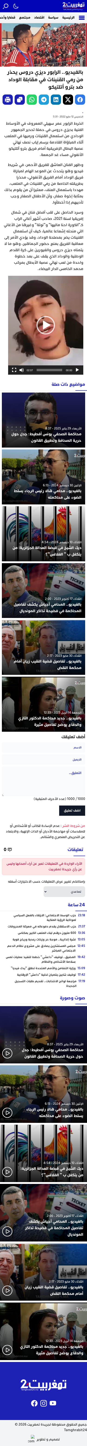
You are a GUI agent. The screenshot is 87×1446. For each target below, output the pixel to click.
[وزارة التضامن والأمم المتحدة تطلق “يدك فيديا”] (43, 968)
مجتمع (24, 17)
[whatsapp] (32, 99)
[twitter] (68, 99)
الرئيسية (68, 17)
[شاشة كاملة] (14, 370)
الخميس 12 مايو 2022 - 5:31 (68, 116)
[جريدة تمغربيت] (73, 6)
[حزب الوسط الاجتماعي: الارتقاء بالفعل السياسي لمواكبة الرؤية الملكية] (43, 917)
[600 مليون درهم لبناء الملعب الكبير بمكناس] (43, 933)
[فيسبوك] (34, 1403)
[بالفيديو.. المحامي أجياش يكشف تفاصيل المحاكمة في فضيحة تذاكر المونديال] (43, 590)
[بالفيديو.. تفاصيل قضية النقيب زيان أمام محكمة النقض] (43, 647)
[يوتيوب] (53, 1403)
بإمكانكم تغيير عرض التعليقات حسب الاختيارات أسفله (46, 881)
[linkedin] (56, 99)
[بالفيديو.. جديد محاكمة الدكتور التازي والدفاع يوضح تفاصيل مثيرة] (43, 704)
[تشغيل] (77, 370)
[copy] (20, 99)
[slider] (49, 370)
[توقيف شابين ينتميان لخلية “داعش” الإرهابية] (43, 974)
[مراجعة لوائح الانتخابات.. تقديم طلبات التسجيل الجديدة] (43, 983)
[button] (45, 325)
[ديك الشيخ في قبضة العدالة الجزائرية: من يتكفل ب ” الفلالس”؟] (43, 533)
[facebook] (80, 99)
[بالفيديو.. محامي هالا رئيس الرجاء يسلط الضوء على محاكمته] (43, 476)
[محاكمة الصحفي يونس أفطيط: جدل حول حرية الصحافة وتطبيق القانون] (43, 420)
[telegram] (44, 99)
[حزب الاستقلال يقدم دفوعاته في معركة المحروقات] (43, 926)
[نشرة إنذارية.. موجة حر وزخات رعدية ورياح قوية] (43, 939)
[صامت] (21, 370)
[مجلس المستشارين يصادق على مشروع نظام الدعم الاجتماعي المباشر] (43, 948)
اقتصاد (39, 17)
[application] (45, 325)
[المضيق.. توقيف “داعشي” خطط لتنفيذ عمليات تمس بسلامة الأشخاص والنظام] (43, 959)
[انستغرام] (43, 1403)
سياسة (53, 17)
